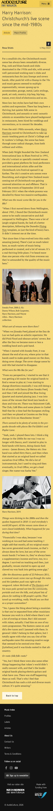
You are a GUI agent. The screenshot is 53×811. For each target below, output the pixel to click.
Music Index (9, 710)
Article (7, 32)
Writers (7, 748)
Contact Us (9, 742)
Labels (7, 722)
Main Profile (20, 32)
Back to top (12, 695)
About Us (8, 735)
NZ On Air (41, 795)
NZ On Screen (15, 791)
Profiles (7, 716)
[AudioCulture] (14, 4)
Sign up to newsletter (19, 775)
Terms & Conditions (12, 754)
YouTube (16, 768)
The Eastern (38, 585)
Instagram (11, 768)
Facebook (48, 44)
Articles (7, 728)
